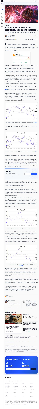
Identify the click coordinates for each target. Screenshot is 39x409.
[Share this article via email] (37, 39)
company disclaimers (20, 351)
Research (8, 25)
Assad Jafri (28, 300)
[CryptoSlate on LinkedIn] (16, 381)
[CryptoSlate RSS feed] (21, 381)
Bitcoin (36, 45)
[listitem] (6, 296)
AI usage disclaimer (26, 337)
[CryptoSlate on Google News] (9, 381)
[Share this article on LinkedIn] (35, 39)
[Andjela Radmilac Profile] (6, 36)
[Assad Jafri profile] (23, 301)
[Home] (5, 3)
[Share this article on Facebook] (31, 39)
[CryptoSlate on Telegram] (13, 381)
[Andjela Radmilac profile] (6, 301)
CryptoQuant (35, 122)
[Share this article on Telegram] (33, 39)
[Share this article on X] (28, 39)
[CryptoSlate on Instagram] (18, 381)
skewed (6, 89)
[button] (2, 25)
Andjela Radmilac (12, 35)
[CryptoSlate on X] (6, 381)
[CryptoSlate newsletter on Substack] (11, 381)
